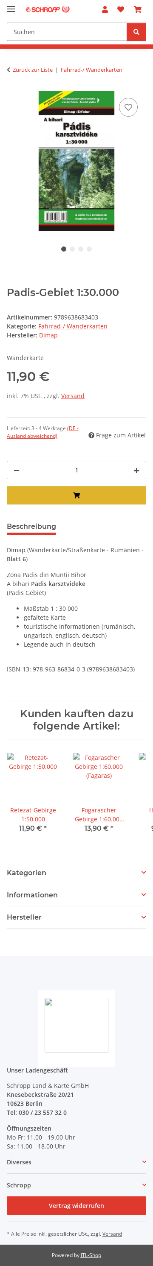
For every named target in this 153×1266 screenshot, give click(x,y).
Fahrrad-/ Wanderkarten (73, 326)
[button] (105, 9)
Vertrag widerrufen (76, 1206)
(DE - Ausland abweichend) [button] (43, 432)
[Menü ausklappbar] (11, 5)
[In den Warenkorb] (76, 495)
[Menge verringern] (16, 470)
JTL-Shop (91, 1255)
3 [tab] (80, 249)
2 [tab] (72, 249)
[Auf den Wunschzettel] (128, 107)
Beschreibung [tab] (31, 526)
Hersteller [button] (24, 917)
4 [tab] (89, 249)
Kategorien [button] (26, 873)
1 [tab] (63, 249)
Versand (73, 396)
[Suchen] (136, 32)
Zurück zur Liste (33, 69)
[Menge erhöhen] (136, 470)
